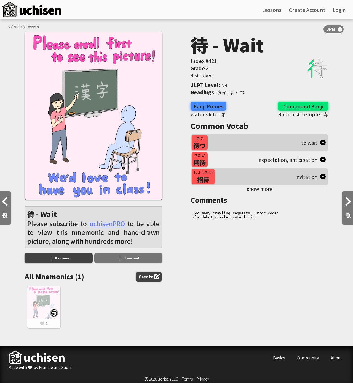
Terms (187, 379)
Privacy (202, 379)
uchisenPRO (107, 223)
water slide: (208, 114)
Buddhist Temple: (303, 114)
